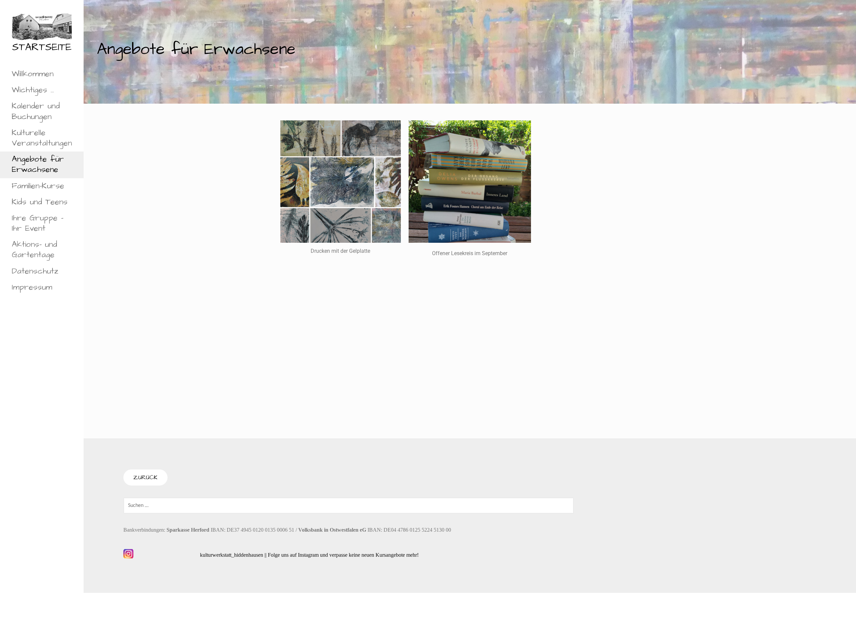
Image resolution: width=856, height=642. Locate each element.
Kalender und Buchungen (36, 111)
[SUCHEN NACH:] (348, 505)
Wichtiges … (33, 90)
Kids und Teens (40, 202)
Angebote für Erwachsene (38, 164)
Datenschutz (35, 271)
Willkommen (33, 74)
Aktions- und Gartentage (34, 249)
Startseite (42, 47)
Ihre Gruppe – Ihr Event (37, 223)
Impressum (32, 287)
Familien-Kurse (38, 186)
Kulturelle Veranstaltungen (42, 138)
